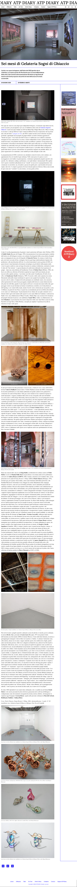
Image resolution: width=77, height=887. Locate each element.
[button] (75, 7)
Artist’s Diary (28, 7)
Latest (2, 7)
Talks (15, 7)
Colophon (36, 7)
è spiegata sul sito (17, 133)
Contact (43, 7)
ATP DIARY (24, 2)
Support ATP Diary (52, 7)
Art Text (21, 7)
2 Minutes (9, 7)
